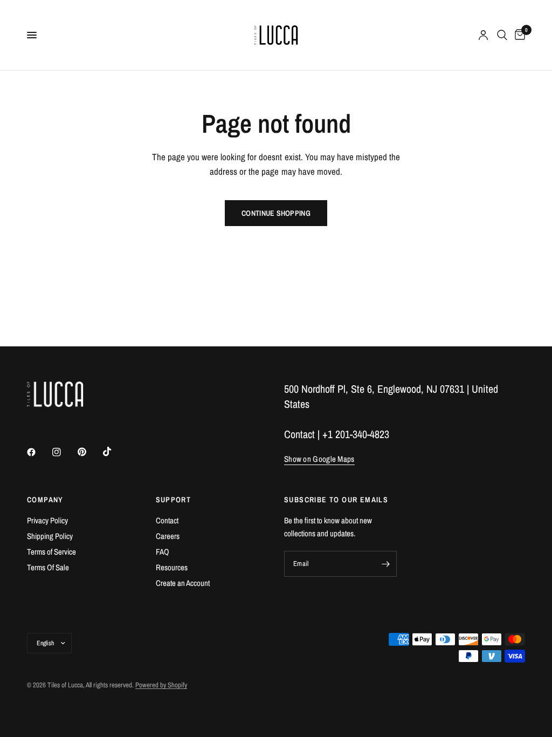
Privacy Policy (47, 520)
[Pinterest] (89, 451)
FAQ (162, 551)
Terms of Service (51, 551)
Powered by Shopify (161, 685)
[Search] (502, 35)
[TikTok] (115, 451)
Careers (168, 536)
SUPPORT (173, 499)
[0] (518, 35)
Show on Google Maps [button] (319, 458)
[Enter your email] (386, 564)
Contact (167, 520)
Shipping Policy (50, 536)
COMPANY (45, 499)
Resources (172, 567)
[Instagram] (64, 452)
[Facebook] (39, 452)
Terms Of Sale (48, 567)
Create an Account (183, 583)
